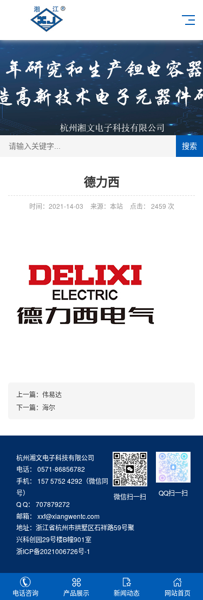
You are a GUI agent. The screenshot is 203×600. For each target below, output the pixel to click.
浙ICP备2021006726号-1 (53, 551)
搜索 (189, 146)
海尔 (48, 407)
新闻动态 (127, 592)
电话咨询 (25, 592)
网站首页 (178, 592)
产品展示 (76, 592)
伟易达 (52, 394)
